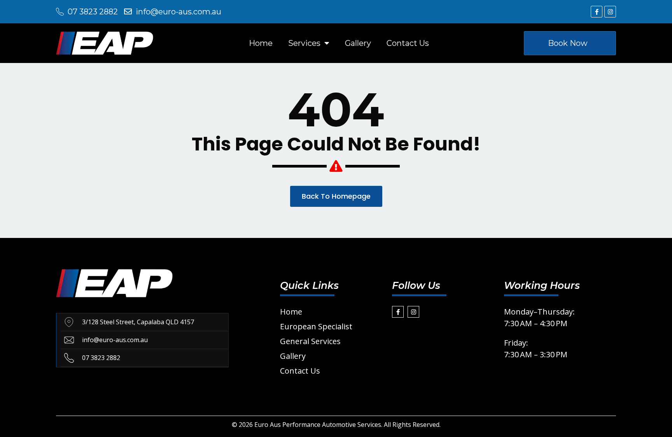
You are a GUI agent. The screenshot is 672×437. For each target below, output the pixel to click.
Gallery (358, 43)
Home (261, 43)
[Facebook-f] (596, 11)
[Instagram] (610, 11)
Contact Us (408, 43)
